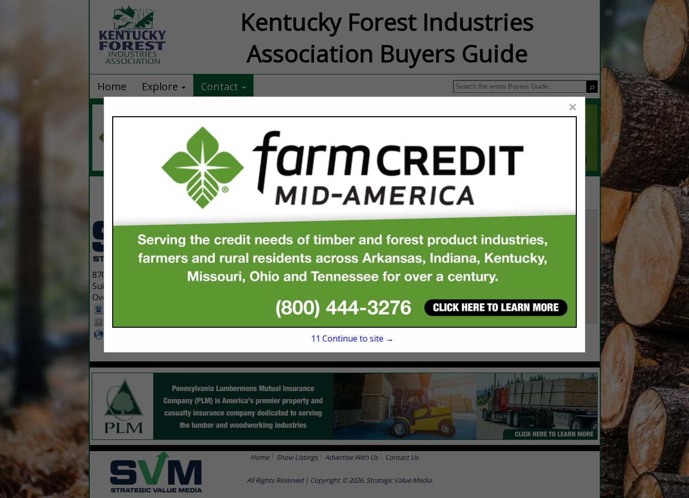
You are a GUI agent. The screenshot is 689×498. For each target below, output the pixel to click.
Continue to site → (352, 338)
